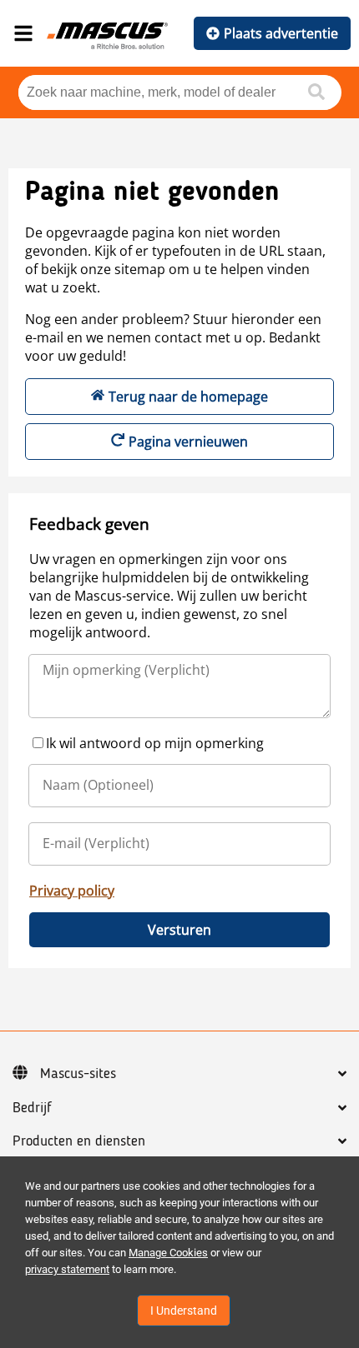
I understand (183, 1310)
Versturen (179, 930)
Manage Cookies (168, 1252)
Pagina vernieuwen (188, 441)
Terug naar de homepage (188, 396)
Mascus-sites (78, 1073)
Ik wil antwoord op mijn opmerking (155, 743)
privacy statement (67, 1269)
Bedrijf (32, 1108)
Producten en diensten (79, 1141)
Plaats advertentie (281, 33)
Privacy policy (71, 890)
